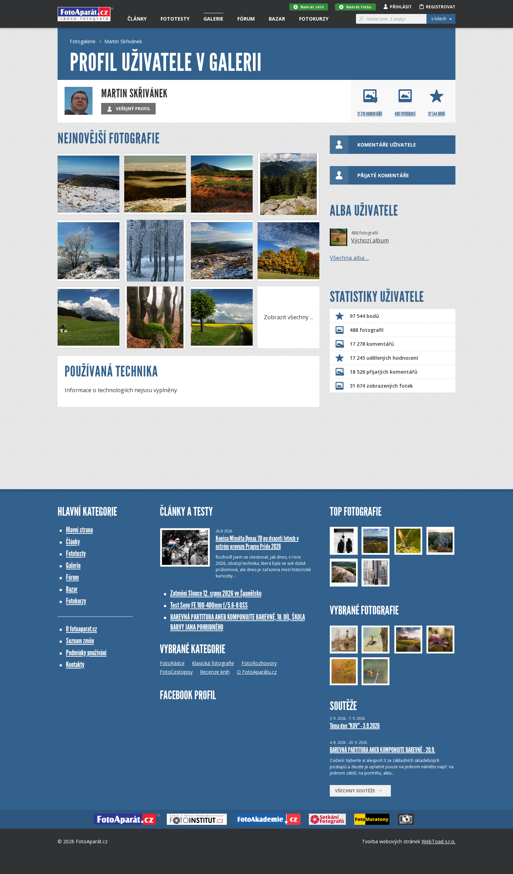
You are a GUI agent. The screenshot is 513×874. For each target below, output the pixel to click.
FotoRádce (172, 663)
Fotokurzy (313, 18)
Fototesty (175, 18)
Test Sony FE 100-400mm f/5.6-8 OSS (209, 605)
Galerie (213, 18)
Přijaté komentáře (383, 175)
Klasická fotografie (213, 663)
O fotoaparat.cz (81, 629)
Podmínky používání (86, 652)
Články (137, 18)
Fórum (246, 18)
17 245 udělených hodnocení (384, 357)
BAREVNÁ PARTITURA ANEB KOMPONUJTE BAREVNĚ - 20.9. (382, 750)
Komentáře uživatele (386, 144)
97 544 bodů (364, 316)
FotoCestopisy (176, 671)
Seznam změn (80, 640)
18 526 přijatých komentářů (383, 371)
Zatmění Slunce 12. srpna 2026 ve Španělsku (215, 593)
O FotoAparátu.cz (257, 671)
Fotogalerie (83, 41)
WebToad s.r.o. (438, 841)
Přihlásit (401, 7)
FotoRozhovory (259, 663)
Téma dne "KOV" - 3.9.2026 (355, 726)
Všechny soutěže (356, 791)
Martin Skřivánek (123, 41)
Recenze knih (215, 671)
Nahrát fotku (358, 7)
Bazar (277, 18)
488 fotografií (367, 330)
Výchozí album (370, 240)
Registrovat (440, 7)
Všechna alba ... (349, 258)
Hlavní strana (79, 530)
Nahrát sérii (312, 7)
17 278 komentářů (372, 344)
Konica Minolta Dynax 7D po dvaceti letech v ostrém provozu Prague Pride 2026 (257, 542)
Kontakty (75, 664)
